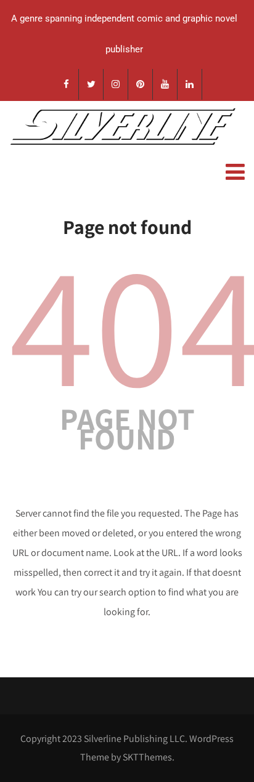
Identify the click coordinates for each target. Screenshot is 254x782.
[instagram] (116, 84)
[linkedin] (190, 84)
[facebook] (66, 84)
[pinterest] (140, 84)
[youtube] (165, 84)
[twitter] (91, 84)
